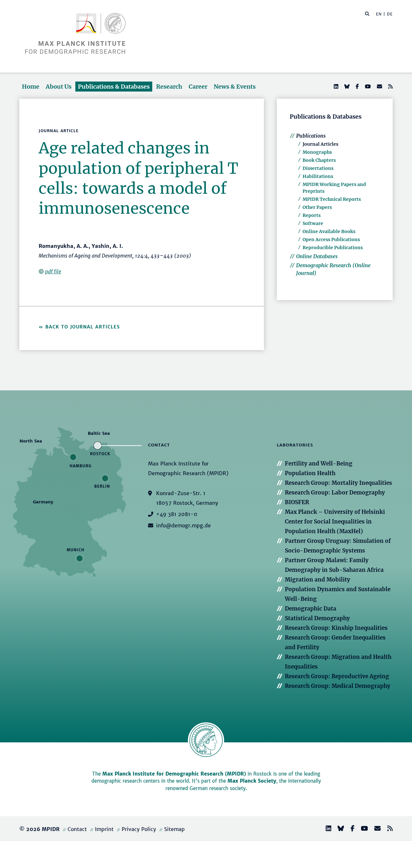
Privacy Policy (139, 829)
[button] (367, 13)
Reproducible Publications (333, 247)
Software (313, 223)
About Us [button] (58, 86)
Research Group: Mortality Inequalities (338, 482)
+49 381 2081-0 (176, 514)
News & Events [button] (235, 86)
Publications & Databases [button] (114, 86)
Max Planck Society (252, 781)
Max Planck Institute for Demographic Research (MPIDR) (174, 774)
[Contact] (375, 829)
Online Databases (317, 256)
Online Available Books (329, 231)
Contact (77, 829)
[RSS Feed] (390, 86)
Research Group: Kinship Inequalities (336, 627)
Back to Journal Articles (82, 327)
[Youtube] (367, 86)
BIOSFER (297, 502)
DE (390, 14)
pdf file (53, 271)
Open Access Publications (331, 239)
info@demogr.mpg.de (183, 525)
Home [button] (30, 86)
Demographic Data (310, 608)
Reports (312, 215)
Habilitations (318, 176)
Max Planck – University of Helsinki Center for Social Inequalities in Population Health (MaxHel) (335, 521)
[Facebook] (356, 86)
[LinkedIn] (335, 86)
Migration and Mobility (317, 579)
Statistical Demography (317, 618)
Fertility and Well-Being (318, 463)
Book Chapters (319, 160)
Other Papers (317, 207)
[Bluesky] (346, 86)
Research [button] (169, 86)
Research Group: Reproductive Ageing (337, 676)
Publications (311, 135)
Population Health (310, 473)
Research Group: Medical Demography (337, 685)
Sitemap (174, 829)
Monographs (317, 152)
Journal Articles (320, 144)
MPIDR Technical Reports (332, 199)
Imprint (104, 829)
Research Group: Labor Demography (335, 492)
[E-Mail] (379, 86)
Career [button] (198, 86)
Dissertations (318, 168)
